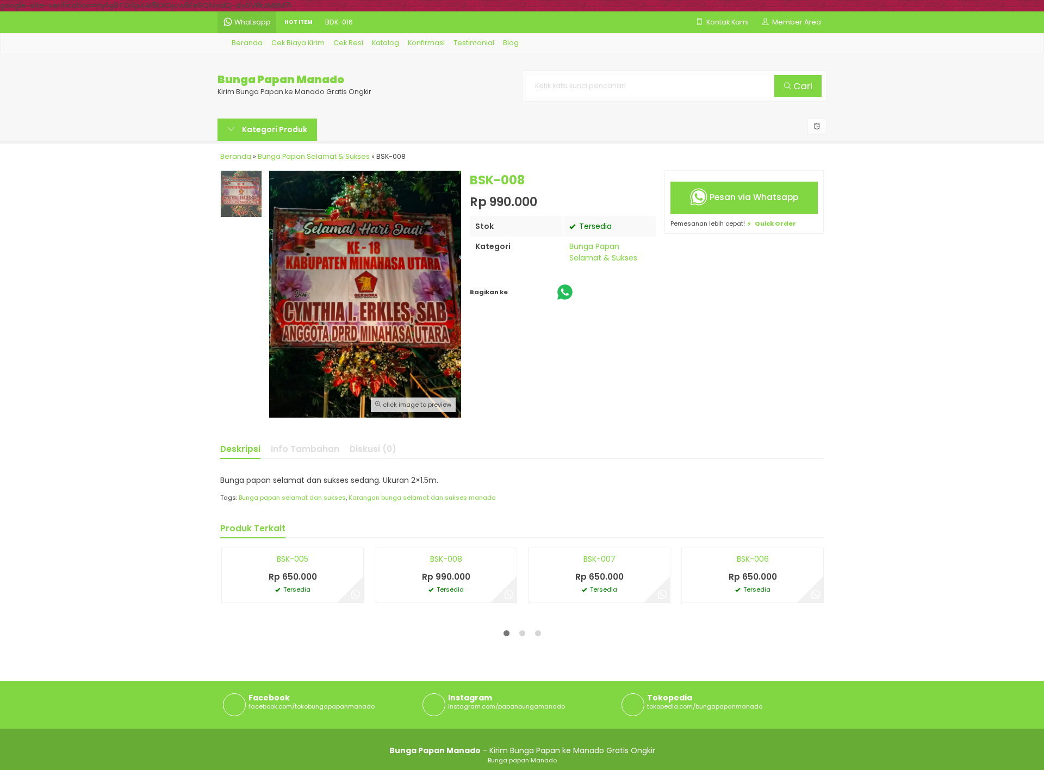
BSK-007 (599, 741)
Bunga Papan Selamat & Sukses (603, 252)
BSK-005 (292, 741)
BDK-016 (339, 22)
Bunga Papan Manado (280, 79)
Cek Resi (348, 42)
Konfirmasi (426, 42)
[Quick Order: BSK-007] (536, 720)
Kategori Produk (273, 129)
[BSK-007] (599, 639)
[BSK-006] (752, 639)
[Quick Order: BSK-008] (383, 720)
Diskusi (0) (373, 449)
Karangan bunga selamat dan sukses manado (422, 497)
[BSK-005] (292, 639)
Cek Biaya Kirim (298, 42)
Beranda (246, 42)
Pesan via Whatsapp (752, 197)
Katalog (385, 42)
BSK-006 (753, 741)
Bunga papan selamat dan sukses (292, 497)
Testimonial (473, 42)
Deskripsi (240, 449)
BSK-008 (446, 741)
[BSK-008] (446, 639)
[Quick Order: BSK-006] (690, 720)
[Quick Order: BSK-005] (230, 720)
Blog (511, 42)
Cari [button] (801, 85)
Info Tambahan (305, 449)
